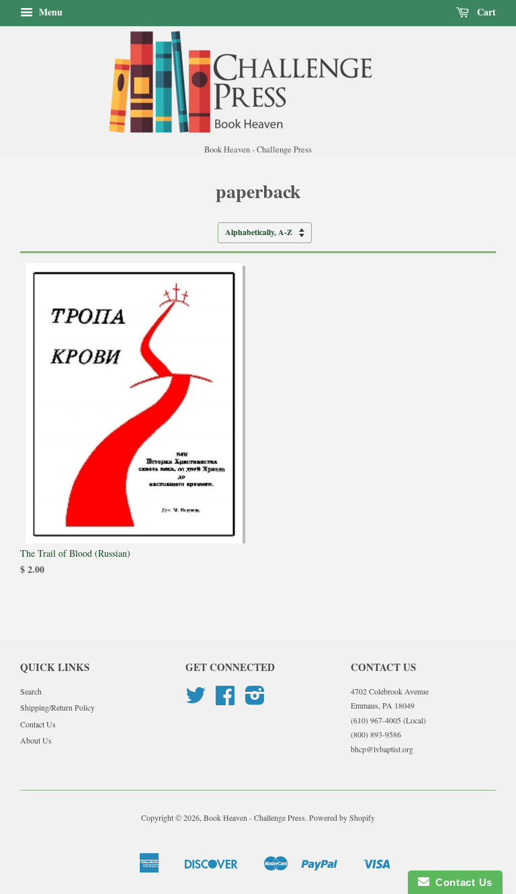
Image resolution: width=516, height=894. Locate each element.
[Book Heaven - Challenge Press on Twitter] (195, 700)
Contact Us (38, 724)
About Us (36, 740)
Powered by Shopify (342, 817)
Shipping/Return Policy (57, 707)
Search (31, 691)
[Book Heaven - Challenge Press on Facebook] (225, 700)
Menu (49, 12)
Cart (485, 12)
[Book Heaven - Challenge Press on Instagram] (255, 700)
